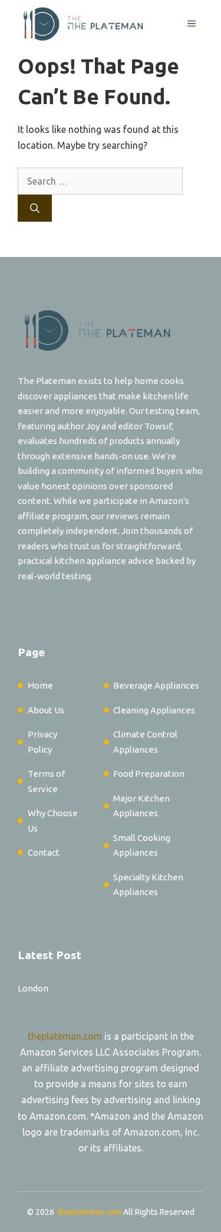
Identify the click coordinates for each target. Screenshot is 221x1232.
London (33, 988)
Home (40, 685)
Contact (44, 852)
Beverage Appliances (156, 685)
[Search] (35, 208)
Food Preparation (148, 774)
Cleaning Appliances (154, 710)
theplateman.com (65, 1036)
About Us (46, 710)
